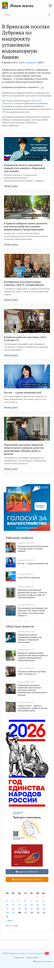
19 (19, 908)
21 (32, 908)
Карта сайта (32, 957)
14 (32, 904)
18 (13, 908)
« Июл (9, 920)
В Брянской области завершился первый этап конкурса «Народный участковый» (24, 168)
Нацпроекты (32, 62)
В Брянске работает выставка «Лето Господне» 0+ (25, 338)
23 (44, 908)
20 (25, 908)
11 (13, 904)
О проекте (19, 957)
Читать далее (11, 185)
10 (7, 904)
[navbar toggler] (50, 6)
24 (7, 912)
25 (13, 912)
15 (38, 904)
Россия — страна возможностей (22, 392)
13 (25, 904)
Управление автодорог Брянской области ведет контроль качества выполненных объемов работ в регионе (24, 449)
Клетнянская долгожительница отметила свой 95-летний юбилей (24, 283)
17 (7, 908)
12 (19, 904)
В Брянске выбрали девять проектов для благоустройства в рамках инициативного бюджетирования (25, 226)
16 (44, 904)
